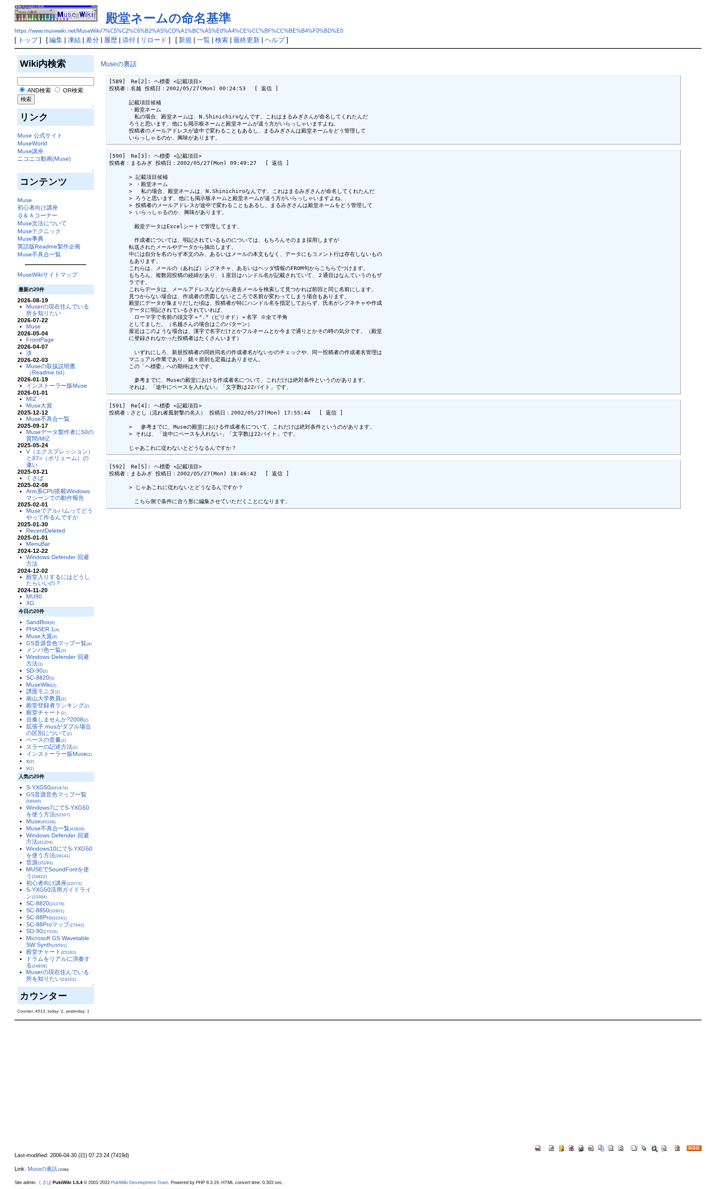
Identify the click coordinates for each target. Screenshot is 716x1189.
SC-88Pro (46, 917)
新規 (185, 39)
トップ (28, 39)
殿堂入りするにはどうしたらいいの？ (58, 580)
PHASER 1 (42, 629)
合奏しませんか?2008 (57, 719)
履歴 (110, 39)
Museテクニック (39, 231)
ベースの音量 (46, 739)
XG (30, 603)
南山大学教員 (46, 698)
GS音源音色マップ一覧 (59, 643)
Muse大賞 (39, 405)
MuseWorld (32, 143)
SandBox (40, 622)
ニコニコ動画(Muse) (44, 158)
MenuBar (38, 543)
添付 (128, 39)
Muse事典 (30, 238)
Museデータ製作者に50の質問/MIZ (60, 435)
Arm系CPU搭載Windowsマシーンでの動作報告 (58, 494)
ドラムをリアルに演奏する (58, 962)
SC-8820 (40, 677)
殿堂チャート (46, 712)
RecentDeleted (45, 530)
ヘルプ (275, 39)
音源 (39, 862)
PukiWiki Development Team (139, 1182)
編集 (56, 39)
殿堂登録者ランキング (57, 705)
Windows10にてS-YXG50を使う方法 (59, 852)
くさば (35, 478)
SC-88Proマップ (55, 924)
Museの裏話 (119, 64)
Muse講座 (30, 151)
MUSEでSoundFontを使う (57, 872)
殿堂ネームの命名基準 (168, 18)
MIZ (31, 399)
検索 (221, 39)
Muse (24, 200)
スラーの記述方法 (51, 746)
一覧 (203, 39)
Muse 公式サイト (40, 135)
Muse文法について (42, 223)
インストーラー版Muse (56, 385)
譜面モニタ (43, 691)
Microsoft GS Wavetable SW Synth (57, 941)
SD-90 (37, 670)
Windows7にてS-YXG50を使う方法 (57, 811)
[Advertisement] (358, 1083)
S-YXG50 (47, 787)
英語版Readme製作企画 (48, 246)
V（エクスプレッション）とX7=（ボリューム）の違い (60, 458)
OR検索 (72, 90)
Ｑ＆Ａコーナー (37, 215)
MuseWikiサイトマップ (47, 274)
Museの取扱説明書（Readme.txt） (50, 369)
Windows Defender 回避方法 (57, 560)
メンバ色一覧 (46, 649)
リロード (153, 39)
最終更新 (246, 39)
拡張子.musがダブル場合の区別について (58, 729)
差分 (92, 39)
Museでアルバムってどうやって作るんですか (59, 514)
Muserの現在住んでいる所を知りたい (57, 309)
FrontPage (40, 339)
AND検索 (38, 90)
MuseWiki (41, 684)
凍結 (74, 39)
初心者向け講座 (37, 207)
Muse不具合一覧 (39, 254)
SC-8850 (45, 910)
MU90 (34, 596)
